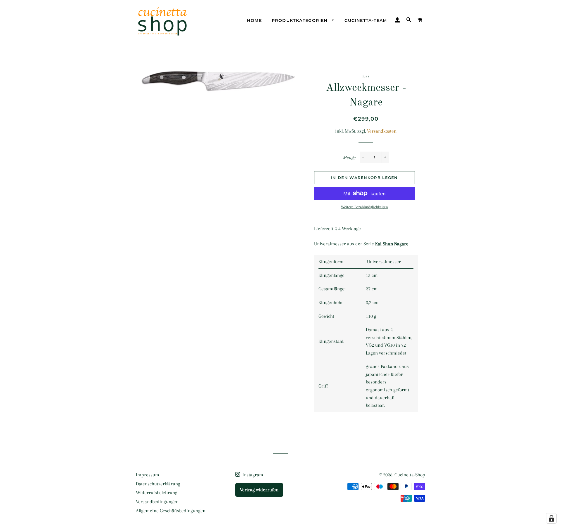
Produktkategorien (300, 20)
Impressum (147, 474)
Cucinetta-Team (365, 20)
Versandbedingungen (157, 501)
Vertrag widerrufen (259, 489)
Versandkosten (381, 131)
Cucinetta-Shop (409, 474)
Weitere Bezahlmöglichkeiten (364, 207)
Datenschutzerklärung (158, 484)
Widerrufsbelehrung (156, 492)
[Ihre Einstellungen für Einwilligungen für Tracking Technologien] (551, 518)
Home (254, 20)
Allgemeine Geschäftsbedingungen (170, 510)
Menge (349, 157)
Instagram (252, 474)
